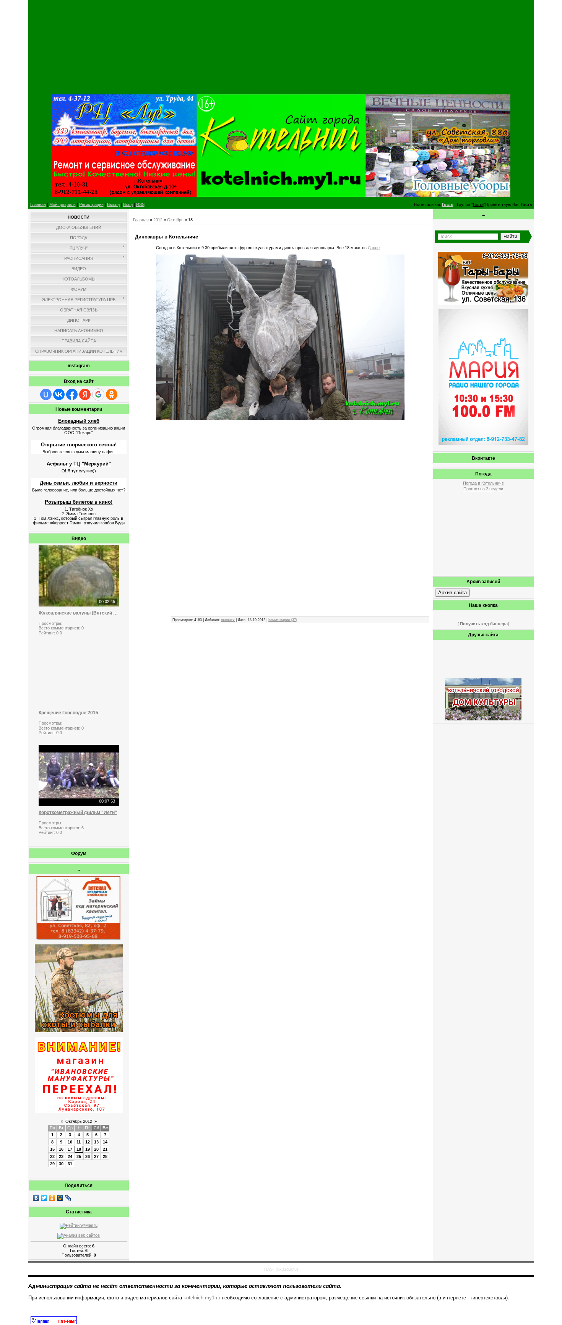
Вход (128, 204)
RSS (140, 204)
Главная (38, 204)
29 (52, 1163)
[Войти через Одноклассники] (111, 394)
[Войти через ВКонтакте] (59, 394)
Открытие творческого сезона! (79, 445)
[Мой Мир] (60, 1198)
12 (87, 1142)
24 (70, 1156)
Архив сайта (452, 592)
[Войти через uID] (46, 394)
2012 (157, 219)
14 (105, 1142)
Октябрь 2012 (78, 1121)
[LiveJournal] (68, 1198)
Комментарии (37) (282, 620)
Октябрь (175, 219)
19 (87, 1149)
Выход (113, 204)
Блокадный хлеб (78, 421)
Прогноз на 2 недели (483, 489)
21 (105, 1149)
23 (61, 1156)
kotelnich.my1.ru (202, 1298)
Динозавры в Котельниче (166, 237)
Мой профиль (62, 204)
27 (96, 1156)
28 (105, 1156)
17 (70, 1149)
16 (61, 1149)
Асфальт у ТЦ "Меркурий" (79, 464)
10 (70, 1142)
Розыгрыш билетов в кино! (78, 502)
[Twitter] (44, 1198)
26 (87, 1156)
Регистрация (91, 204)
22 (52, 1156)
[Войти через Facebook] (72, 394)
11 (78, 1142)
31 (70, 1163)
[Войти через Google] (98, 394)
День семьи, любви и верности (78, 483)
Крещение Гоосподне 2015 (68, 712)
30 (61, 1163)
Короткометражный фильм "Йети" (78, 812)
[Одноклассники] (52, 1198)
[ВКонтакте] (36, 1198)
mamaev (228, 620)
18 (78, 1149)
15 (52, 1149)
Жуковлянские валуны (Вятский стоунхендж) (79, 613)
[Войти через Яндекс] (85, 394)
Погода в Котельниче (483, 483)
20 (96, 1149)
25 (78, 1156)
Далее (374, 247)
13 (96, 1142)
